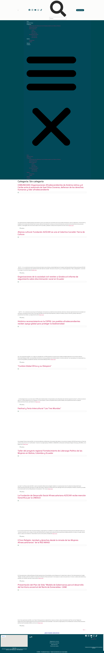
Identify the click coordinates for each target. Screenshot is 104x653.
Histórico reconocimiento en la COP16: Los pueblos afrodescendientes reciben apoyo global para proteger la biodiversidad (49, 322)
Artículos (34, 31)
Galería (28, 38)
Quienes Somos (30, 22)
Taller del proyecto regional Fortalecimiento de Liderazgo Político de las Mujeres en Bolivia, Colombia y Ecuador (50, 452)
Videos (30, 41)
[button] (80, 10)
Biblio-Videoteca (32, 28)
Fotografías (31, 40)
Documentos (34, 33)
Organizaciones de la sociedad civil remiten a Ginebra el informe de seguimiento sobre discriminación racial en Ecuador (48, 278)
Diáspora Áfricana (33, 27)
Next (84, 630)
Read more (71, 225)
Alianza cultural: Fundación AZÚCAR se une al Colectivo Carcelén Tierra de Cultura (51, 233)
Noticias (28, 43)
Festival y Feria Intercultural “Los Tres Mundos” (39, 408)
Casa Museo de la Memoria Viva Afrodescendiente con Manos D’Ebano (45, 26)
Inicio (28, 21)
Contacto (28, 44)
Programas (29, 24)
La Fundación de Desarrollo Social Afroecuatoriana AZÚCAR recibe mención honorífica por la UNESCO (52, 496)
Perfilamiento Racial (33, 34)
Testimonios (34, 36)
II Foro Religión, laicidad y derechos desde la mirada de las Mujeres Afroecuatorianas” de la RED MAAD (48, 541)
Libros (33, 30)
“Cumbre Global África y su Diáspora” (34, 366)
